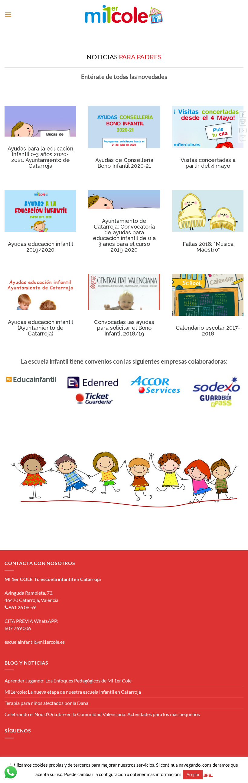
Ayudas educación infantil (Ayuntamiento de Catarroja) (40, 309)
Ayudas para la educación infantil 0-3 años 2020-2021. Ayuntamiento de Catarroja (40, 157)
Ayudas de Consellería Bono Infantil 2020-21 (124, 142)
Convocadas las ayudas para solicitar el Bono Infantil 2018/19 (124, 309)
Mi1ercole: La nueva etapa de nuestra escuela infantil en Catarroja (73, 692)
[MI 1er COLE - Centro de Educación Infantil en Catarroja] (124, 15)
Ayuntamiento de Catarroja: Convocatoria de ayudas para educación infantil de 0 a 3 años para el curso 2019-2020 (124, 235)
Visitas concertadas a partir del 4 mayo (208, 142)
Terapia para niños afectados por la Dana (46, 703)
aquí (208, 774)
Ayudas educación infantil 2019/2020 (40, 226)
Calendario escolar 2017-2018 (208, 309)
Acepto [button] (193, 774)
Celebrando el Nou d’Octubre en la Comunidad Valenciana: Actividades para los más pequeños (102, 714)
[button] (8, 14)
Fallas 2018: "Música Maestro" (208, 226)
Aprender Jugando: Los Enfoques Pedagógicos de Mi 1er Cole (68, 680)
